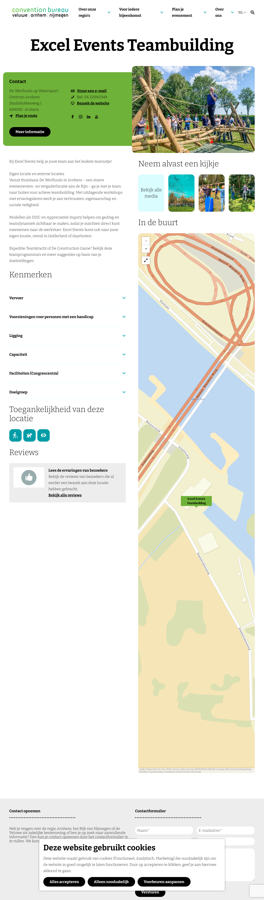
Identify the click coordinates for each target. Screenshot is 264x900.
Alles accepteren (64, 882)
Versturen (150, 892)
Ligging (15, 335)
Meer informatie (29, 132)
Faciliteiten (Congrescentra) (33, 373)
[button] (196, 503)
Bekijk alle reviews (65, 495)
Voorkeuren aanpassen (164, 882)
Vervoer (16, 298)
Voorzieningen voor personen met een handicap (51, 317)
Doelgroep (18, 392)
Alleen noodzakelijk (111, 882)
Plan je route (26, 115)
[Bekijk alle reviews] (28, 477)
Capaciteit (18, 354)
